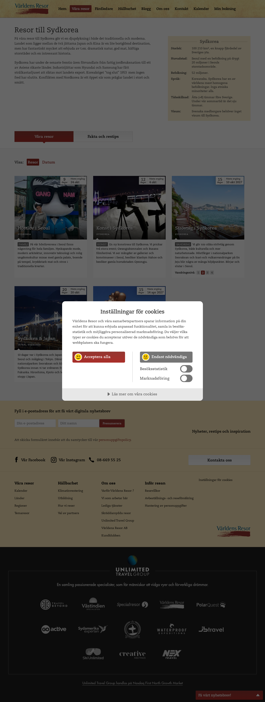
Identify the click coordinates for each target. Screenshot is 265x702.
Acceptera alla (97, 356)
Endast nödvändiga (169, 356)
